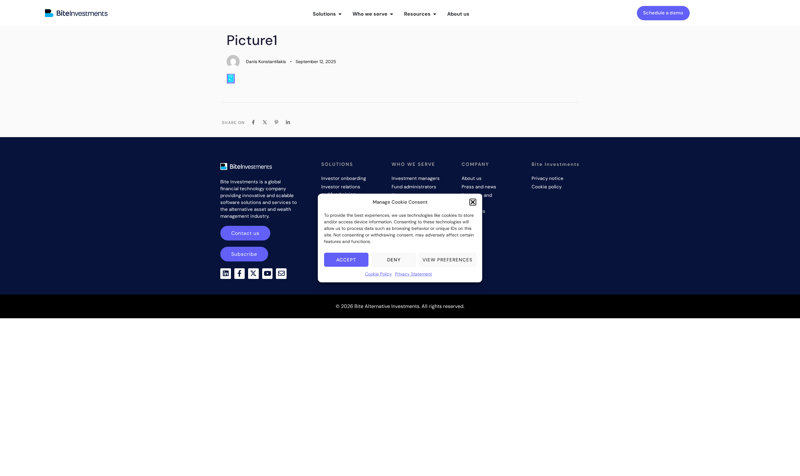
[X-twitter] (253, 273)
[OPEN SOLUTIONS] (340, 14)
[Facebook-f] (239, 273)
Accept (346, 260)
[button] (473, 202)
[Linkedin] (225, 273)
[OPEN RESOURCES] (434, 14)
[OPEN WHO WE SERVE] (391, 14)
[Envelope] (281, 273)
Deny (394, 260)
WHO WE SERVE (413, 164)
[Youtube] (267, 273)
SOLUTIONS (337, 164)
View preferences (447, 260)
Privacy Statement (413, 274)
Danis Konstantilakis (266, 61)
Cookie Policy (378, 274)
